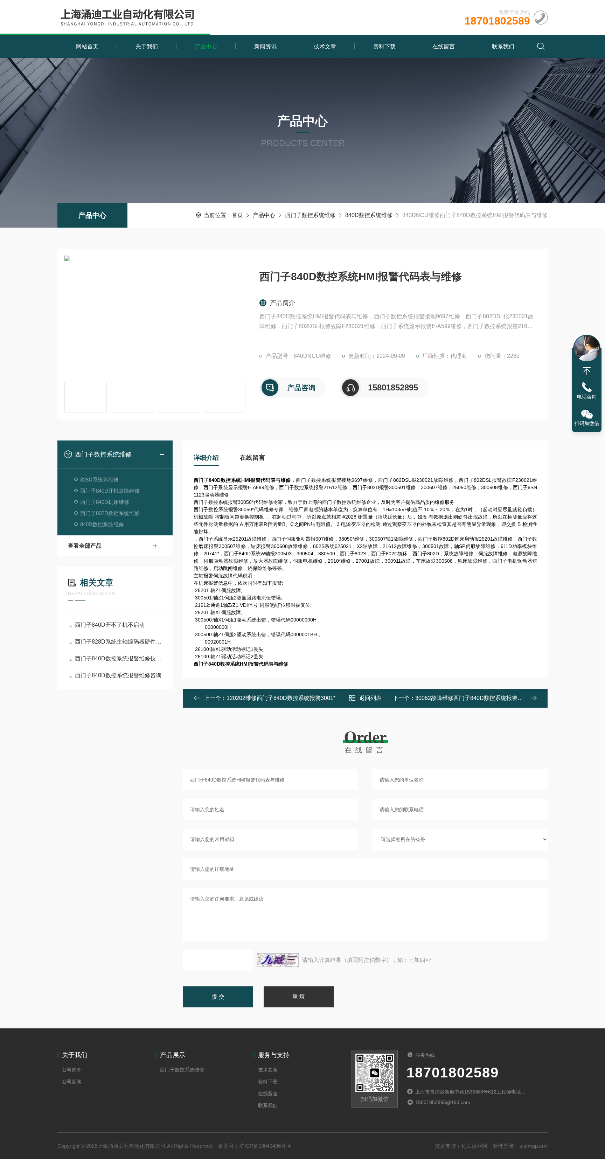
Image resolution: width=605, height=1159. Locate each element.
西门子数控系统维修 (310, 215)
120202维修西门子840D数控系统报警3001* (281, 698)
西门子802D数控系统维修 (110, 513)
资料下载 (384, 46)
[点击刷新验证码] (278, 960)
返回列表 (370, 698)
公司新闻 (72, 1081)
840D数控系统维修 (368, 215)
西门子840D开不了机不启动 (110, 625)
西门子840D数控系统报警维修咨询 (118, 675)
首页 (237, 215)
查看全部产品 (85, 546)
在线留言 (443, 46)
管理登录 (503, 1146)
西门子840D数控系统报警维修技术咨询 (118, 658)
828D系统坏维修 (99, 480)
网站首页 (87, 46)
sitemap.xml (534, 1146)
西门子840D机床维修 (104, 502)
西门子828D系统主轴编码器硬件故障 (118, 642)
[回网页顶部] (587, 371)
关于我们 (146, 46)
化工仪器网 (474, 1146)
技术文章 (325, 46)
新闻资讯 (265, 46)
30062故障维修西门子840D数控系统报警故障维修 (477, 698)
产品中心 (206, 46)
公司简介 (72, 1070)
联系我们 (503, 46)
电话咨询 (587, 397)
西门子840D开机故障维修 (110, 491)
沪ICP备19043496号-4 (265, 1146)
